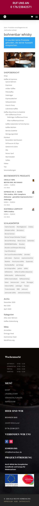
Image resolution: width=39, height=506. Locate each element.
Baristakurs (20, 230)
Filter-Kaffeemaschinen (15, 121)
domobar (27, 254)
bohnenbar (31, 241)
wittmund (24, 289)
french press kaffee (18, 261)
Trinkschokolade (10, 289)
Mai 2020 (7, 306)
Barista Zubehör (11, 131)
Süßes (8, 160)
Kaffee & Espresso (10, 79)
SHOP (7, 390)
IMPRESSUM (10, 401)
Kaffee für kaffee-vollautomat (23, 272)
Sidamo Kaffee (9, 286)
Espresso (9, 85)
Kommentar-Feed (10, 337)
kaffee (26, 268)
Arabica (30, 227)
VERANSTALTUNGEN (13, 397)
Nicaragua (30, 282)
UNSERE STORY (11, 393)
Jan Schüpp (19, 265)
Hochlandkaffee (9, 265)
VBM (18, 289)
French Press (10, 105)
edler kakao (8, 258)
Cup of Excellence (10, 251)
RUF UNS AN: (21, 3)
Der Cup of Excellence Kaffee (13, 254)
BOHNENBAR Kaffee (11, 244)
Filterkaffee (10, 92)
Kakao (6, 163)
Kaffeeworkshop (24, 279)
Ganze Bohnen (11, 82)
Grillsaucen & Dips (12, 143)
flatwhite (7, 261)
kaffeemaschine (20, 275)
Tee (5, 167)
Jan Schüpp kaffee (10, 268)
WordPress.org (9, 340)
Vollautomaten (11, 102)
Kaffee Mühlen (11, 127)
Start (5, 27)
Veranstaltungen (10, 170)
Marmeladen (10, 157)
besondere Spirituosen (14, 140)
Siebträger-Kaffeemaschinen (17, 117)
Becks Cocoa (21, 241)
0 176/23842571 (21, 7)
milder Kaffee (10, 88)
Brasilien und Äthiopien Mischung (15, 248)
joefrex (20, 268)
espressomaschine (27, 258)
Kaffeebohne (8, 272)
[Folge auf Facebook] (6, 441)
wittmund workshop (24, 293)
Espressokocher (11, 98)
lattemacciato (15, 282)
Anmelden (7, 330)
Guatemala (29, 261)
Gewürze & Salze (12, 147)
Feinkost (7, 137)
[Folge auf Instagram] (11, 441)
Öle (7, 150)
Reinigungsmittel (12, 134)
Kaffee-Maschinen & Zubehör (14, 112)
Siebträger (9, 95)
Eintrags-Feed (9, 333)
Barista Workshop (10, 241)
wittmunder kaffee (10, 293)
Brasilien (21, 244)
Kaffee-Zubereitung (11, 321)
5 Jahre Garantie (10, 227)
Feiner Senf (10, 153)
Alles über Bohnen (10, 318)
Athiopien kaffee (10, 230)
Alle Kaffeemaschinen (13, 115)
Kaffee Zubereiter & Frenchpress (17, 124)
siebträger (19, 286)
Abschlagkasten (21, 227)
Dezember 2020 (9, 302)
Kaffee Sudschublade (11, 279)
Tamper (26, 286)
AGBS (16, 501)
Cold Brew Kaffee (12, 109)
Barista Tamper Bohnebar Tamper (15, 237)
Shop (6, 76)
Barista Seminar (10, 234)
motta (23, 282)
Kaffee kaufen (9, 275)
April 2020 (7, 309)
